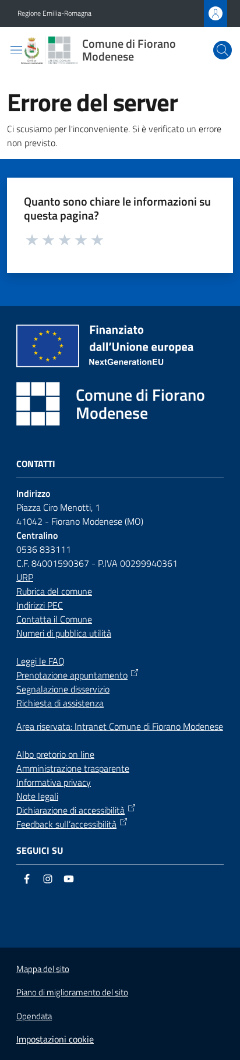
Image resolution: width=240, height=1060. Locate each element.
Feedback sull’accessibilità (66, 824)
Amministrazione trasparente (72, 768)
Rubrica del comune (54, 591)
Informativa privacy (53, 782)
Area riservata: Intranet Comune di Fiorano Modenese (119, 726)
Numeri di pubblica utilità (63, 633)
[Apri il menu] (16, 50)
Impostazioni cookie (55, 1039)
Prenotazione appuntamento (72, 675)
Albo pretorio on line (55, 754)
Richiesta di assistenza (60, 703)
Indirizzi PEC (39, 605)
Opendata (34, 1016)
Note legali (37, 796)
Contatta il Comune (54, 619)
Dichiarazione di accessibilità (70, 810)
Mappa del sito (42, 969)
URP (24, 577)
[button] (222, 50)
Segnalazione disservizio (63, 689)
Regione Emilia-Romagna (54, 13)
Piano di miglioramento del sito (72, 992)
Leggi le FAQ (40, 661)
